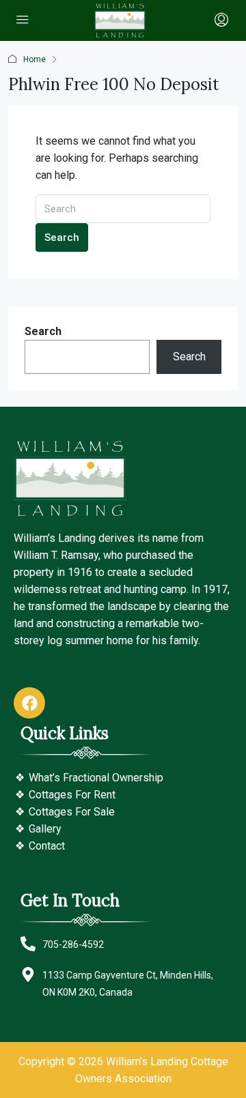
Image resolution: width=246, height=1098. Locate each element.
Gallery (45, 828)
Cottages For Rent (72, 794)
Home (34, 59)
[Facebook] (29, 703)
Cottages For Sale (72, 811)
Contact (47, 845)
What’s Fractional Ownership (96, 777)
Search (61, 237)
